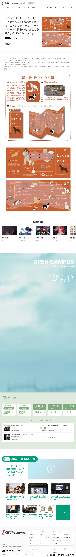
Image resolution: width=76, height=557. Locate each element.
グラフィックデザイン (17, 38)
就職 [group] (19, 7)
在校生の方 (12, 554)
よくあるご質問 (67, 537)
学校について (43, 543)
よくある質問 (56, 2)
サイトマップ (67, 543)
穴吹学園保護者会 (33, 549)
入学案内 (31, 534)
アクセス (34, 554)
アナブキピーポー (44, 537)
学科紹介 (42, 531)
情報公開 (55, 543)
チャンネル (43, 540)
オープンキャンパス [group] (43, 7)
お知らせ (31, 540)
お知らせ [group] (34, 7)
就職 (30, 543)
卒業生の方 (20, 554)
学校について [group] (71, 7)
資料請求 (49, 2)
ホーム (30, 531)
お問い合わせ (63, 2)
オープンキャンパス (57, 531)
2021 (8, 38)
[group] (2, 7)
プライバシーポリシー (58, 540)
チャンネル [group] (62, 7)
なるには (31, 537)
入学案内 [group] (13, 7)
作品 (41, 534)
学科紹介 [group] (7, 7)
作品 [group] (51, 7)
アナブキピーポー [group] (26, 7)
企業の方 (27, 554)
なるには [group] (56, 7)
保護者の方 (4, 554)
